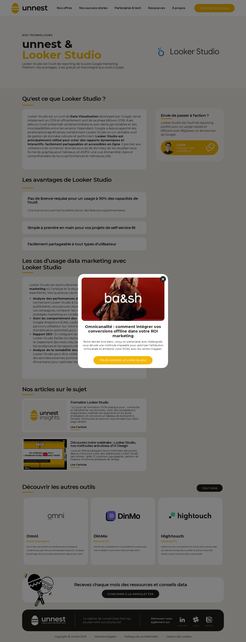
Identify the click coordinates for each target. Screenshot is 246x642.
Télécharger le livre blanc (123, 360)
